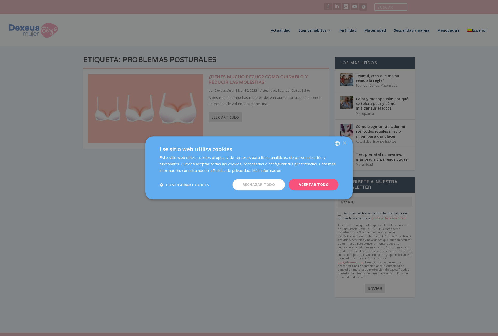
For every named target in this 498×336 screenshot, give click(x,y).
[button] (184, 184)
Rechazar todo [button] (259, 184)
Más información (266, 170)
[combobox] (337, 143)
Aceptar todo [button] (314, 184)
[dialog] (249, 167)
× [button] (344, 143)
